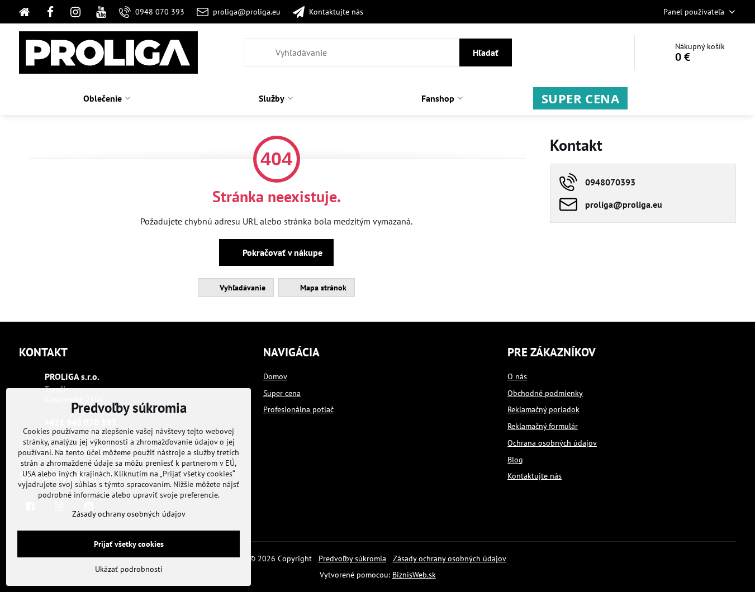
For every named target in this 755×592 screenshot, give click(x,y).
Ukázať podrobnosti (129, 569)
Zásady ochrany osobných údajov (449, 558)
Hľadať (485, 52)
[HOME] (28, 11)
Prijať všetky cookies (129, 544)
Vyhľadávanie (241, 288)
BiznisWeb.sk (414, 575)
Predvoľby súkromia (352, 558)
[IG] (76, 11)
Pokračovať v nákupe (281, 252)
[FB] (50, 11)
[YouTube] (101, 11)
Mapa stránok (322, 288)
